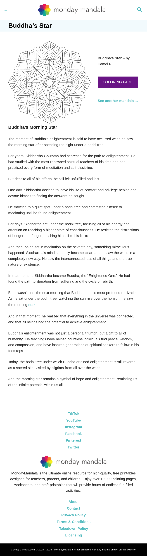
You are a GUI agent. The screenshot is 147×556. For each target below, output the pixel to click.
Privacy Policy (73, 515)
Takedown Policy (73, 529)
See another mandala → (118, 101)
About (73, 502)
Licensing (73, 535)
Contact (73, 508)
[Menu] (6, 9)
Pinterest (73, 440)
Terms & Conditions (74, 522)
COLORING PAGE (118, 82)
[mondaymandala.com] (72, 10)
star (31, 305)
